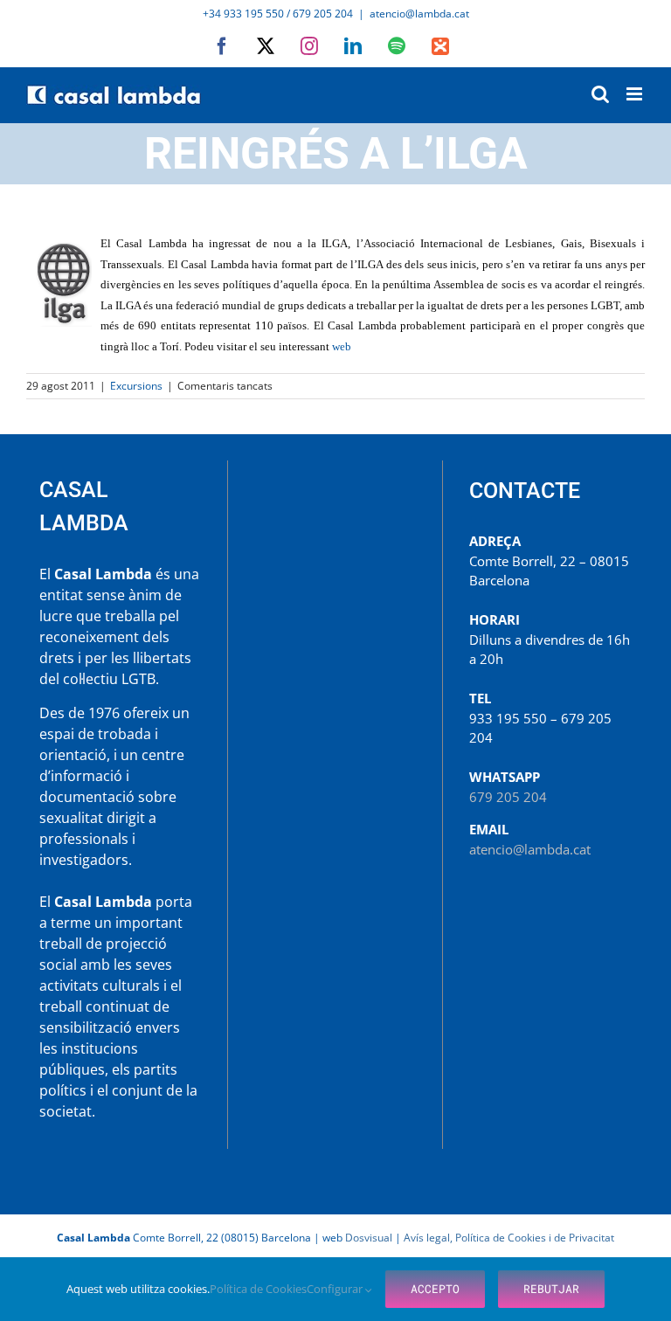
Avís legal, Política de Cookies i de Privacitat (509, 1237)
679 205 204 (508, 797)
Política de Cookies (258, 1289)
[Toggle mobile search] (600, 94)
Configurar (336, 1289)
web (341, 346)
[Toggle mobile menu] (635, 94)
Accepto (435, 1289)
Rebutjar (551, 1289)
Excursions (136, 385)
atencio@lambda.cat (419, 13)
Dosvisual (368, 1237)
